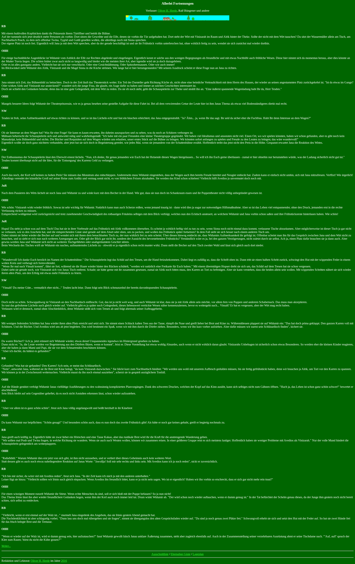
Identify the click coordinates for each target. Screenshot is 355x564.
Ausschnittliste (159, 554)
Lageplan (198, 554)
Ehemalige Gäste (180, 554)
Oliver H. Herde (167, 10)
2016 (64, 560)
